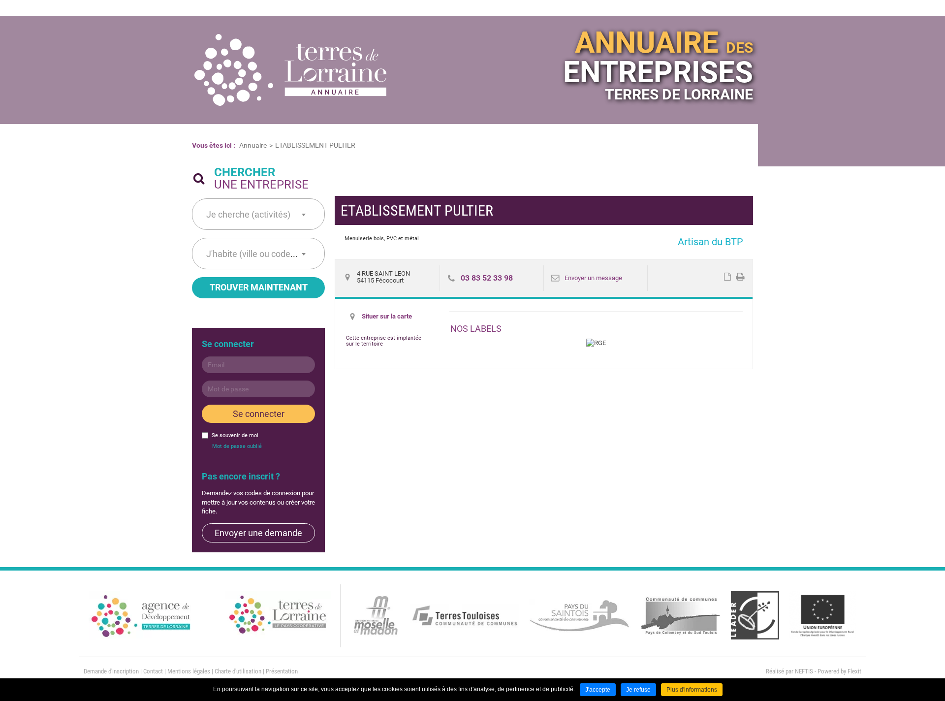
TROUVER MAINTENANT (259, 287)
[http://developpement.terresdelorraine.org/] (141, 615)
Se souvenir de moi (235, 435)
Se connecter (258, 414)
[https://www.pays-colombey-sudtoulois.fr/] (681, 615)
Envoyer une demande (258, 533)
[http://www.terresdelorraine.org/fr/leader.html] (755, 615)
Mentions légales (188, 671)
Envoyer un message (593, 278)
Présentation (282, 671)
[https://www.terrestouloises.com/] (464, 615)
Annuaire (253, 145)
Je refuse (638, 689)
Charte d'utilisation (238, 671)
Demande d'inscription (111, 671)
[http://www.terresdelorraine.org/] (278, 615)
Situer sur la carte (387, 316)
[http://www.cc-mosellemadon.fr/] (376, 615)
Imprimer (740, 276)
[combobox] (255, 214)
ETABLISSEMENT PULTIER (315, 145)
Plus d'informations (691, 689)
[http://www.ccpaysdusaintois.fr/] (579, 615)
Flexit (854, 671)
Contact (153, 671)
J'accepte (597, 689)
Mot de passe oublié (237, 446)
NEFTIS (804, 671)
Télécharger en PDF (727, 276)
